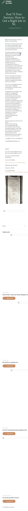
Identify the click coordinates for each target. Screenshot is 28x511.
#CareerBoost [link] (9, 172)
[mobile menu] (26, 2)
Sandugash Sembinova (15, 28)
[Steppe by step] (7, 2)
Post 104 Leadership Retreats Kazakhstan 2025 (15, 430)
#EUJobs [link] (15, 172)
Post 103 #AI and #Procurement (11, 497)
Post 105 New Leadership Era (10, 362)
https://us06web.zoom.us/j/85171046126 (15, 162)
